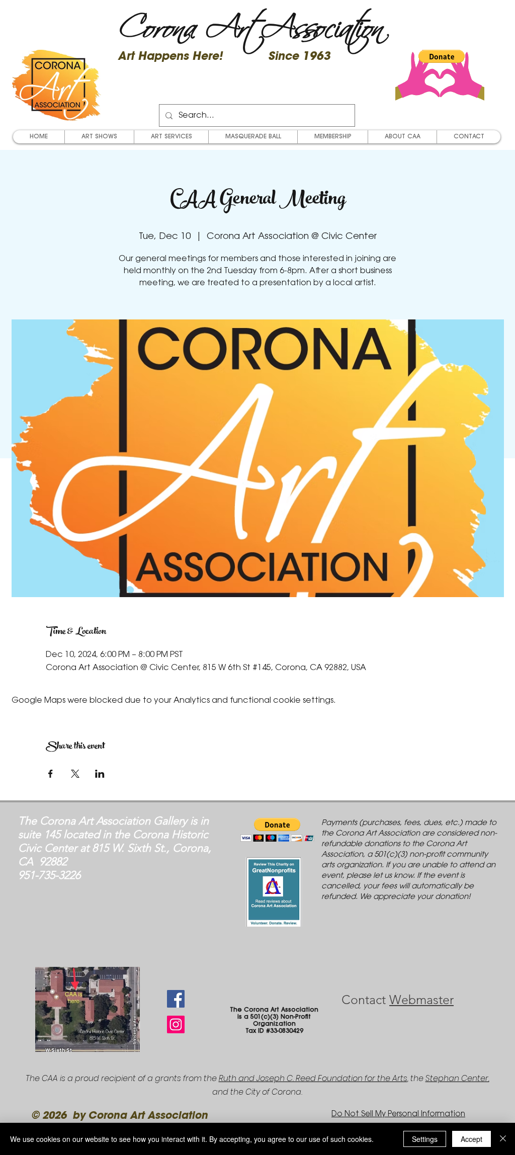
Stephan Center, (457, 1078)
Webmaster (421, 999)
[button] (441, 56)
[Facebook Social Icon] (176, 999)
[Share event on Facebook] (50, 774)
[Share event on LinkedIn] (100, 774)
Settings (425, 1139)
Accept (471, 1139)
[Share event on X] (75, 774)
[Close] (503, 1139)
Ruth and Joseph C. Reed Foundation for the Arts (313, 1078)
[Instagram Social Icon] (176, 1024)
